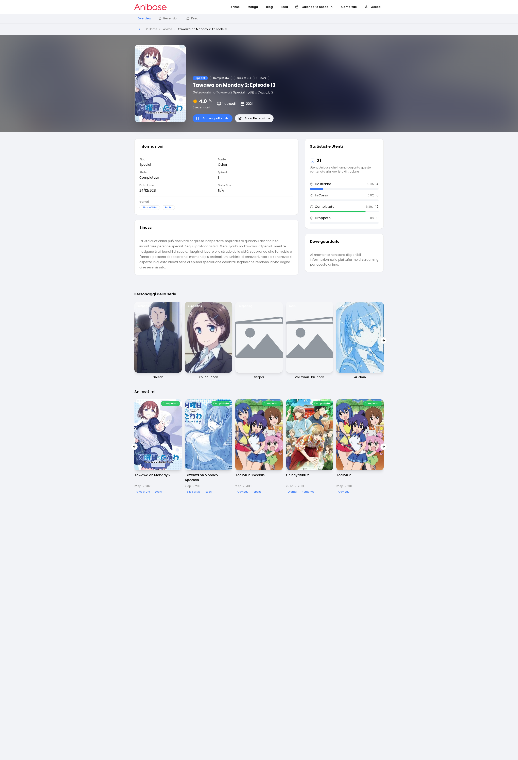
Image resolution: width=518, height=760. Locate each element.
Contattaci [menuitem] (349, 7)
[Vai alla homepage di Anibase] (150, 7)
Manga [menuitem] (253, 7)
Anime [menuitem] (235, 7)
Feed (194, 18)
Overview (144, 18)
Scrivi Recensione (257, 118)
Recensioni (171, 18)
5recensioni (201, 107)
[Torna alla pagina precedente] (139, 29)
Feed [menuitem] (284, 7)
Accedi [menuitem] (376, 7)
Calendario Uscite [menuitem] (315, 7)
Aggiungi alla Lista (215, 118)
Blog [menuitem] (269, 7)
